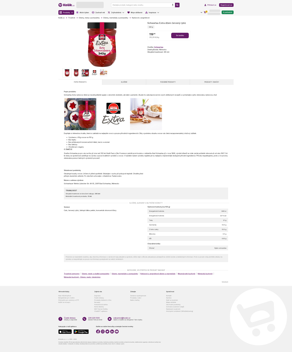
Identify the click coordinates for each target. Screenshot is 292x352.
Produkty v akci (135, 298)
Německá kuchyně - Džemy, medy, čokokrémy (82, 277)
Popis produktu (80, 82)
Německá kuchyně (205, 274)
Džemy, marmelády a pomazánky (125, 274)
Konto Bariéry (99, 307)
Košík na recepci (64, 302)
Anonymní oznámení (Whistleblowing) (179, 311)
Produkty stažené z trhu (102, 300)
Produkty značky (211, 82)
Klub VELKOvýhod (64, 296)
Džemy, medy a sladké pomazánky (95, 274)
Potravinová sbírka (101, 304)
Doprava (97, 296)
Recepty (97, 302)
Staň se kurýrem (172, 300)
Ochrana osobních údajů (175, 307)
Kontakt (168, 296)
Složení (124, 82)
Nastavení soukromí (173, 309)
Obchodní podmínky (173, 304)
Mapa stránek (171, 302)
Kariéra (168, 298)
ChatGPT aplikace (100, 311)
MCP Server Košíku (101, 309)
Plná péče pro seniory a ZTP (68, 300)
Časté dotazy (99, 298)
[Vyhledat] (177, 5)
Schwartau (158, 47)
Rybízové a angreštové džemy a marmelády (157, 274)
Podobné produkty (168, 82)
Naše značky (134, 300)
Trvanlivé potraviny (72, 274)
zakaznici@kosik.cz (121, 318)
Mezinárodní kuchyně (186, 274)
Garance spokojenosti (138, 296)
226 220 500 (94, 318)
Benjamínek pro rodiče (66, 298)
